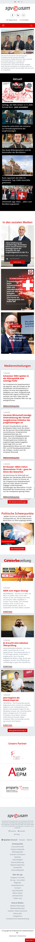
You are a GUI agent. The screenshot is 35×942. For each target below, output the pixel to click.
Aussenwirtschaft (17, 847)
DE (15, 2)
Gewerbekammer (17, 885)
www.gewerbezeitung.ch (17, 730)
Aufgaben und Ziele (17, 877)
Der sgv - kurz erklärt (17, 880)
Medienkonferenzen (17, 908)
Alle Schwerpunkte (17, 549)
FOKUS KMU (17, 913)
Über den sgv (18, 875)
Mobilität (17, 857)
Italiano (29, 840)
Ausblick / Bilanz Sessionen (17, 911)
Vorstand (17, 888)
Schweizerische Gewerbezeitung (17, 919)
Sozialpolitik (17, 867)
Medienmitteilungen (17, 906)
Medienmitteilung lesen (11, 406)
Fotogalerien (17, 916)
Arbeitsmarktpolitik (17, 849)
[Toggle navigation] (3, 25)
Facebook (13, 831)
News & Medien (17, 903)
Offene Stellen (17, 893)
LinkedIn (22, 831)
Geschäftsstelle (17, 890)
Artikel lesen (7, 612)
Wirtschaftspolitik (17, 870)
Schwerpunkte (17, 844)
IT (22, 2)
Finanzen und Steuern (17, 854)
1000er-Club (17, 898)
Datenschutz (22, 936)
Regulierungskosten (17, 865)
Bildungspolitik (17, 852)
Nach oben (29, 940)
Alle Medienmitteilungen (17, 502)
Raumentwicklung (17, 862)
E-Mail (17, 834)
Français (22, 840)
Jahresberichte (17, 896)
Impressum (12, 936)
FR (19, 2)
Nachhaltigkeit (17, 860)
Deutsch (14, 840)
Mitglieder (17, 883)
